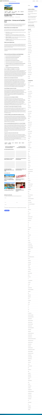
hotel (28, 207)
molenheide (29, 260)
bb (28, 109)
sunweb (29, 302)
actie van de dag (30, 91)
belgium (29, 118)
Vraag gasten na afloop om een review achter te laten (12, 67)
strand (28, 298)
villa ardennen (29, 369)
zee (28, 400)
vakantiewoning (30, 358)
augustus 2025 (29, 52)
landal (28, 238)
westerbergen (29, 398)
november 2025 (30, 47)
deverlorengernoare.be (5, 0)
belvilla (29, 120)
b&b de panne (29, 107)
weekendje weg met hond (31, 391)
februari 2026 (29, 41)
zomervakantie (29, 402)
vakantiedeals (29, 329)
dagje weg (29, 156)
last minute (29, 242)
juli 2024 (29, 76)
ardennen (29, 98)
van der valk (29, 362)
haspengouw (29, 200)
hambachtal (29, 196)
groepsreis (29, 187)
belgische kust (29, 116)
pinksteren (29, 271)
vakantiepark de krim (30, 347)
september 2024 (30, 72)
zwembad (29, 409)
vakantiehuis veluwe (30, 342)
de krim (29, 158)
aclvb (28, 89)
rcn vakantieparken (30, 280)
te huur (5, 12)
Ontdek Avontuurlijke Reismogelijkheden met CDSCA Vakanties (20, 190)
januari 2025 (29, 65)
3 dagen (29, 87)
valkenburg (29, 360)
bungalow (10, 11)
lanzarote (29, 240)
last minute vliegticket (30, 247)
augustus (29, 100)
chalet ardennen (30, 142)
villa (28, 367)
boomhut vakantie (30, 131)
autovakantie (29, 102)
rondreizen (29, 282)
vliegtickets (29, 373)
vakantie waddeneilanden (31, 327)
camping (29, 138)
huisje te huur (22, 11)
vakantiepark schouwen (30, 353)
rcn (28, 278)
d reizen (29, 151)
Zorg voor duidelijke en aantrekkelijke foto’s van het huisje (13, 55)
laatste (29, 236)
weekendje (29, 387)
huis (12, 11)
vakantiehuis (9, 12)
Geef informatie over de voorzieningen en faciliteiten (12, 60)
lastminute (29, 249)
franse (28, 178)
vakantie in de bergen (30, 320)
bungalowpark (29, 136)
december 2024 (30, 67)
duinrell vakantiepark (30, 171)
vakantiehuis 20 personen (31, 333)
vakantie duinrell (30, 318)
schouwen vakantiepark (30, 289)
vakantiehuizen (13, 12)
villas (28, 371)
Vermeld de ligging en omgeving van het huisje (11, 58)
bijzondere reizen (30, 122)
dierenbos (29, 160)
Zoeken (29, 5)
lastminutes (29, 251)
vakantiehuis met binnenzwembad (32, 338)
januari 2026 (29, 43)
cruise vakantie (29, 147)
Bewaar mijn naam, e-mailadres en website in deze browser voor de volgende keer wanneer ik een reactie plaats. (15, 207)
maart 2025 (29, 61)
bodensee (29, 127)
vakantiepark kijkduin (30, 351)
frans (28, 176)
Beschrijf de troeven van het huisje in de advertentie (12, 57)
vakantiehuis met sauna (30, 340)
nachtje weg (29, 262)
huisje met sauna (30, 218)
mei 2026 (29, 36)
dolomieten (29, 162)
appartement (6, 11)
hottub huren (29, 209)
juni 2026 (29, 34)
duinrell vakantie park (30, 169)
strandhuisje (29, 300)
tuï (28, 307)
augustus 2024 (29, 74)
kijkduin (29, 229)
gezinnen (29, 182)
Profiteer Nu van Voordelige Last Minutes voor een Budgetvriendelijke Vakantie (9, 179)
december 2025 (30, 45)
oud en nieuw (29, 269)
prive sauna (29, 276)
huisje (18, 11)
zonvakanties (29, 407)
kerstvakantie (29, 227)
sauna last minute (30, 287)
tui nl (28, 309)
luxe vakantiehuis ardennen (31, 256)
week (28, 382)
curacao (29, 149)
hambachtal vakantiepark (31, 198)
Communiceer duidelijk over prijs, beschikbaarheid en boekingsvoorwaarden (15, 63)
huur (28, 222)
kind (28, 231)
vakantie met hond (30, 322)
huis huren (16, 11)
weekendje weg (30, 389)
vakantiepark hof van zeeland (31, 349)
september (29, 291)
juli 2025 (29, 54)
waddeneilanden (30, 380)
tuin (28, 311)
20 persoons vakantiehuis (31, 85)
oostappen (29, 267)
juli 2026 (29, 32)
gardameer (29, 180)
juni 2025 (29, 56)
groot (28, 191)
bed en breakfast (30, 111)
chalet (28, 140)
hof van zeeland (29, 202)
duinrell (29, 167)
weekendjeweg (29, 393)
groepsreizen (29, 189)
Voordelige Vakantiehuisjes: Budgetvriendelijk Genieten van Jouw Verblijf (9, 170)
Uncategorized (29, 313)
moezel (29, 258)
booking (29, 129)
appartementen (30, 96)
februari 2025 (29, 63)
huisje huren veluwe (30, 216)
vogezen (29, 378)
